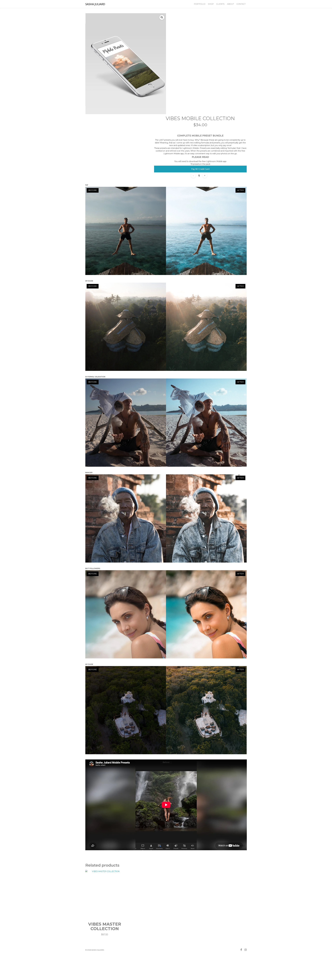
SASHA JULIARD (95, 4)
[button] (162, 17)
